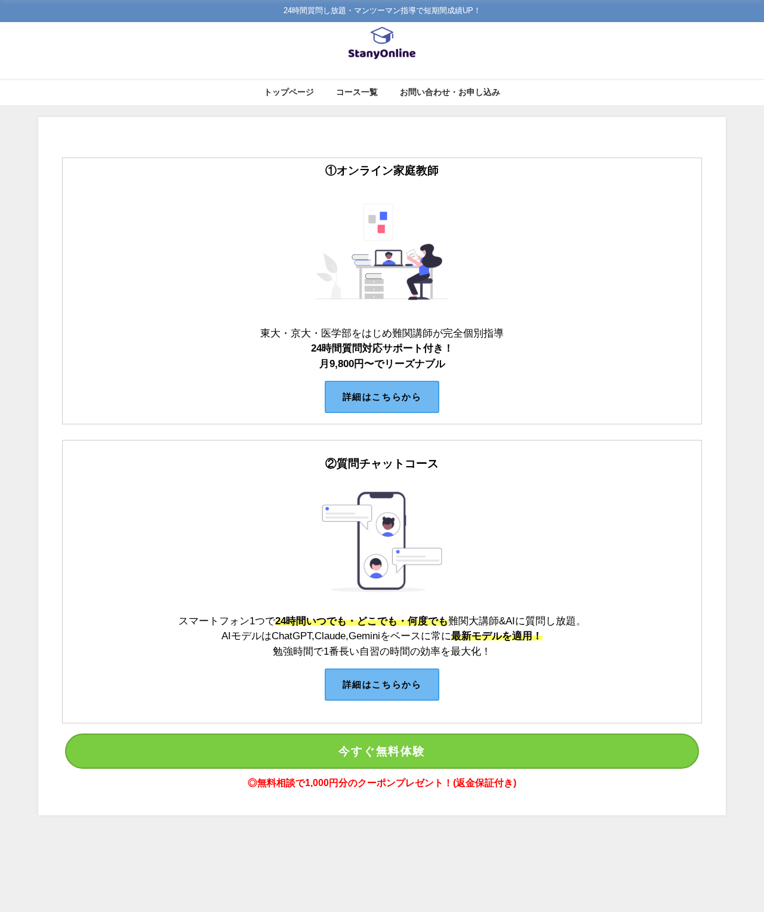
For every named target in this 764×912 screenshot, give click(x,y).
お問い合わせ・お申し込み (450, 92)
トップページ (289, 92)
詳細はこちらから (382, 396)
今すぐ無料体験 (382, 751)
